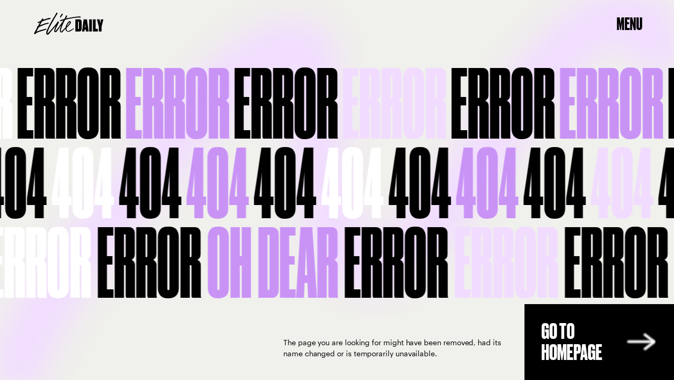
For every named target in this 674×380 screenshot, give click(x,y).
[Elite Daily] (69, 24)
